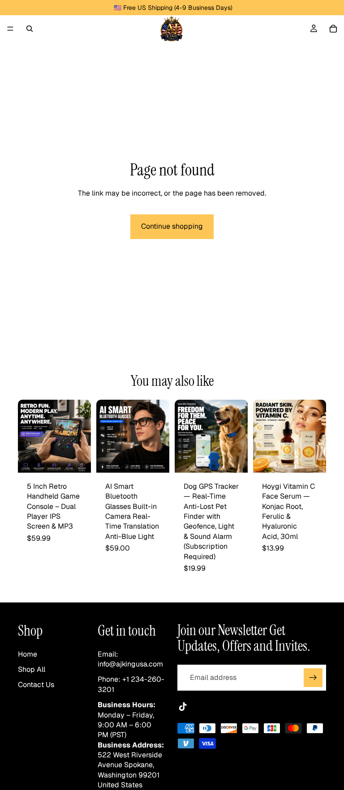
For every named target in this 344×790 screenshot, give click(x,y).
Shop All (31, 669)
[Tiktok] (182, 706)
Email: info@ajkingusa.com (130, 659)
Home (27, 654)
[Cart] (333, 28)
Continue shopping (172, 226)
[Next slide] (81, 436)
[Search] (29, 28)
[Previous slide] (28, 436)
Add (241, 458)
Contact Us (36, 684)
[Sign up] (313, 677)
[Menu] (10, 28)
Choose (84, 458)
